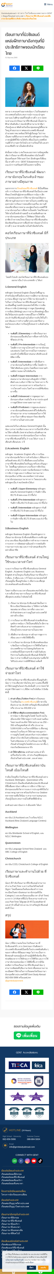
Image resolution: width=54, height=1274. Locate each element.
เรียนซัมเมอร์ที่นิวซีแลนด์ (12, 1248)
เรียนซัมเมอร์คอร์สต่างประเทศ (14, 1241)
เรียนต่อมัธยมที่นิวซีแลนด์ (13, 1177)
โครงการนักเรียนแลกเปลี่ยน (13, 1191)
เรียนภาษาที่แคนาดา (10, 1227)
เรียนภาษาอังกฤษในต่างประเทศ (15, 1214)
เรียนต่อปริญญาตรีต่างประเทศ (15, 1203)
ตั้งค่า (32, 1263)
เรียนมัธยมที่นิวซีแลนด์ (27, 188)
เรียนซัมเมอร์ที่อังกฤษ (11, 1244)
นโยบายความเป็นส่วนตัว (15, 1260)
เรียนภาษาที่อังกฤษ (10, 1218)
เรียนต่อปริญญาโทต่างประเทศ (15, 1206)
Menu (49, 4)
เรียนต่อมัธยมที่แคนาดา (12, 1183)
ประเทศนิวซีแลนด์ (29, 702)
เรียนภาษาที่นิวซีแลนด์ (11, 1221)
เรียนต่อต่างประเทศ (9, 1200)
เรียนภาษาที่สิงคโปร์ (10, 1233)
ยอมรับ (43, 1268)
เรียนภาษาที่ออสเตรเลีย (12, 1230)
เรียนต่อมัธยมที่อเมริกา (11, 1180)
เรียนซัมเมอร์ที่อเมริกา (11, 1251)
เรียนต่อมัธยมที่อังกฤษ (11, 1174)
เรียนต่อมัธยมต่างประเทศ (12, 1171)
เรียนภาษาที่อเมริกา (10, 1224)
